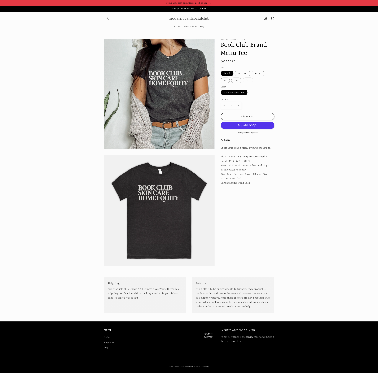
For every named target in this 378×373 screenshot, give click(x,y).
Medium (242, 73)
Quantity (225, 99)
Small (227, 73)
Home (107, 337)
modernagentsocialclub (184, 367)
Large (258, 73)
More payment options (248, 132)
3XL (248, 80)
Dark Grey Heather (234, 92)
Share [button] (227, 140)
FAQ (106, 347)
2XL (236, 80)
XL (225, 80)
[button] (107, 18)
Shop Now (109, 342)
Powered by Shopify (201, 367)
